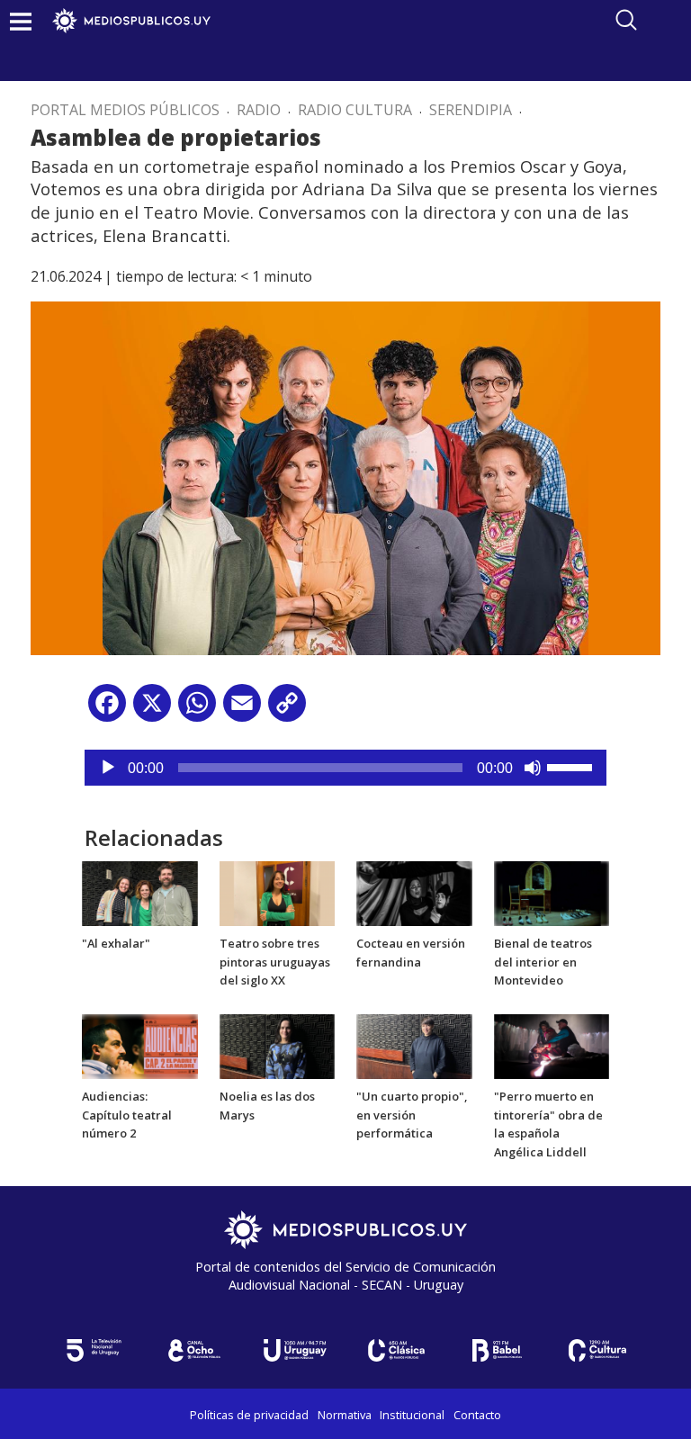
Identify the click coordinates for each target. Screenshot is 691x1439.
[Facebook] (107, 709)
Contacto (477, 1415)
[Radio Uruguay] (295, 1350)
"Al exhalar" (116, 943)
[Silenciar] (533, 768)
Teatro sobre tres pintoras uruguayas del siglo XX (275, 962)
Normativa (345, 1415)
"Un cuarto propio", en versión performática (411, 1115)
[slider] (572, 766)
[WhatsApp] (197, 709)
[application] (345, 768)
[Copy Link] (287, 709)
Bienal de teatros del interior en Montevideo (543, 962)
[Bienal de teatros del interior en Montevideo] (552, 893)
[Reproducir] (108, 768)
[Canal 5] (94, 1350)
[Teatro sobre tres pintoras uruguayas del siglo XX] (278, 893)
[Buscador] (626, 20)
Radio (259, 110)
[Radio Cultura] (597, 1350)
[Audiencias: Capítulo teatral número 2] (140, 1045)
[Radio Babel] (497, 1350)
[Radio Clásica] (396, 1350)
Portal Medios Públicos (125, 110)
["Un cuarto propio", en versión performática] (414, 1045)
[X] (152, 709)
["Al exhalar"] (140, 893)
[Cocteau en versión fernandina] (414, 893)
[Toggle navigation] (20, 21)
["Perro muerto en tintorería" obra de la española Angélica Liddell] (552, 1045)
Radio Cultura (355, 110)
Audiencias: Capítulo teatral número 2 (127, 1115)
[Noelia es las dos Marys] (278, 1045)
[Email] (242, 709)
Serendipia (470, 110)
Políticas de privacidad (249, 1415)
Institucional (412, 1415)
